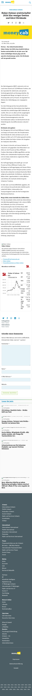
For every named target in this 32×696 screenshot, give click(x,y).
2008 (3, 689)
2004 (18, 689)
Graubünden (6, 518)
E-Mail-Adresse (7, 376)
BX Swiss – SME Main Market (10, 545)
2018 (29, 684)
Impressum (16, 659)
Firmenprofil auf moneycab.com (11, 259)
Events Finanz (6, 552)
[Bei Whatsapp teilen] (16, 22)
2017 (2, 687)
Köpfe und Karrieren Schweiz (11, 516)
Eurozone (5, 563)
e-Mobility (5, 627)
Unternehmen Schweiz (16, 10)
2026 (2, 684)
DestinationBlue (7, 609)
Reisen (4, 607)
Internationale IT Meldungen (10, 586)
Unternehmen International (10, 527)
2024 (9, 684)
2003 (21, 689)
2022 (15, 684)
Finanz (4, 541)
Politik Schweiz (6, 509)
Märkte (4, 559)
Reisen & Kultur (6, 600)
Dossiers (4, 629)
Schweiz (4, 505)
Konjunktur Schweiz (8, 511)
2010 (26, 687)
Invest (4, 554)
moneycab (6, 41)
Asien (3, 561)
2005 (14, 689)
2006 (10, 689)
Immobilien (5, 638)
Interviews (5, 613)
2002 (25, 689)
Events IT (5, 591)
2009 (29, 687)
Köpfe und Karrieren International (12, 536)
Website (4, 384)
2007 (7, 689)
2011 (22, 687)
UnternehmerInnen (7, 643)
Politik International (8, 530)
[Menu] (2, 2)
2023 (12, 684)
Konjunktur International (9, 532)
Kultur (4, 602)
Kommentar (5, 344)
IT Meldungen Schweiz (9, 584)
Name (4, 369)
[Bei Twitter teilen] (8, 22)
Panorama (5, 534)
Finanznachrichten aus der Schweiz (12, 543)
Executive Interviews (8, 618)
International (6, 525)
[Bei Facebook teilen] (12, 22)
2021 (19, 684)
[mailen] (23, 22)
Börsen (4, 568)
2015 (8, 687)
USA (3, 566)
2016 (5, 687)
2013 (15, 687)
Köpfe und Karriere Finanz (10, 550)
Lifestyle (4, 604)
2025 (5, 684)
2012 (19, 687)
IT (2, 577)
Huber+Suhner (6, 261)
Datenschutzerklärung (16, 664)
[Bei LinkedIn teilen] (19, 22)
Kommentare (6, 640)
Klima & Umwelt (7, 622)
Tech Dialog (5, 593)
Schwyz (4, 520)
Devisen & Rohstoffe (8, 570)
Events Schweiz (6, 514)
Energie (4, 624)
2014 (12, 687)
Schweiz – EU (6, 636)
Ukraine (4, 634)
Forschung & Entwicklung (9, 631)
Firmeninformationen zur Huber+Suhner (13, 263)
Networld (5, 595)
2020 (22, 684)
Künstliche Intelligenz (8, 579)
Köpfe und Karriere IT (8, 588)
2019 (26, 684)
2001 (28, 689)
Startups (4, 575)
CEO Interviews (6, 615)
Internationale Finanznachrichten (12, 548)
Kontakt (16, 668)
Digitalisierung (6, 582)
